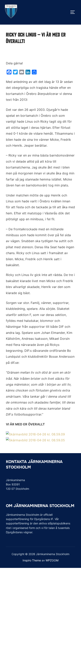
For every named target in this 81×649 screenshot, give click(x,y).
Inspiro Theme (32, 560)
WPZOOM (52, 560)
